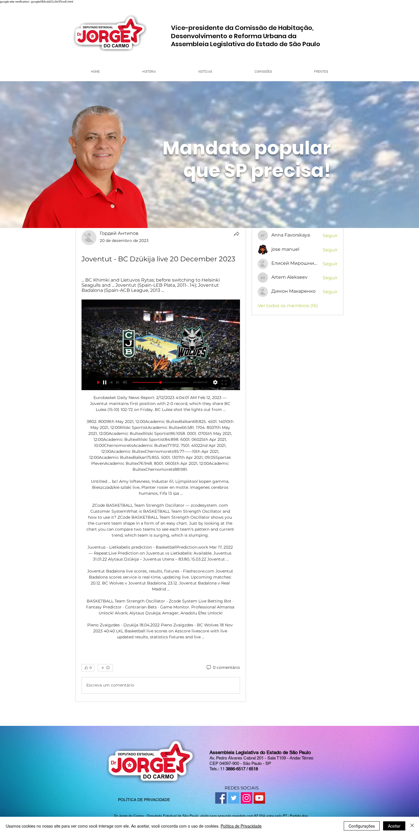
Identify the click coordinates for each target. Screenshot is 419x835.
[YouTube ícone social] (259, 798)
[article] (161, 463)
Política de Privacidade (241, 826)
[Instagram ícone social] (246, 798)
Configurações (362, 826)
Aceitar (394, 826)
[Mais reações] (105, 667)
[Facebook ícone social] (221, 798)
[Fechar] (412, 825)
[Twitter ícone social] (233, 798)
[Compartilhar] (236, 233)
